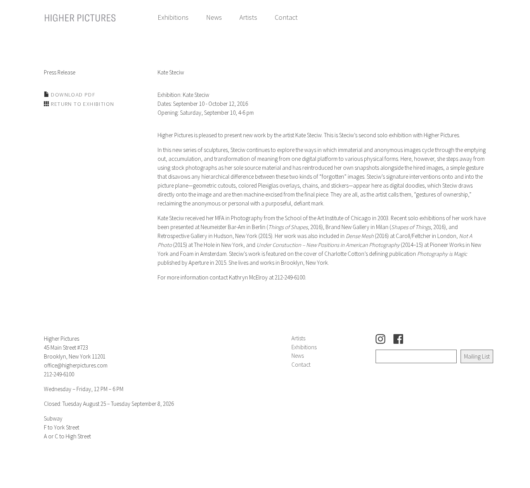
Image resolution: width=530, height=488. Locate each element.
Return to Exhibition (81, 103)
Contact (286, 17)
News (214, 17)
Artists (248, 17)
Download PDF (72, 94)
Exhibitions (173, 17)
